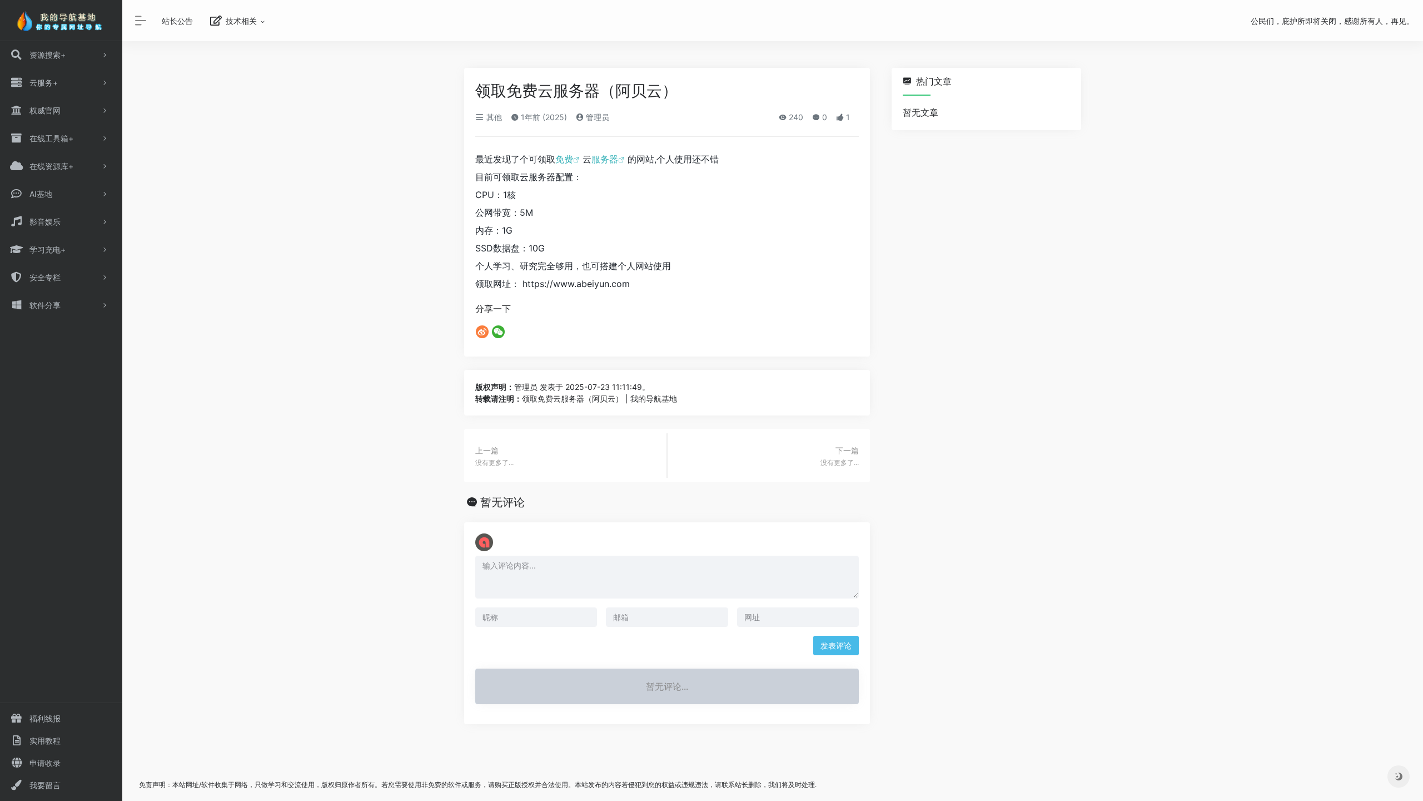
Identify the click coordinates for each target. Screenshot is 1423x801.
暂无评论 (502, 502)
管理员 (596, 117)
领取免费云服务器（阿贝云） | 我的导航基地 (599, 398)
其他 (493, 117)
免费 (564, 159)
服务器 (604, 159)
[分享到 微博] (482, 331)
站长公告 (177, 21)
